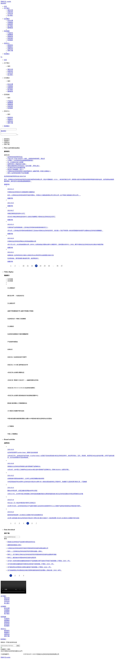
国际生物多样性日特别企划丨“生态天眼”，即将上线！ (23, 165)
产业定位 (10, 33)
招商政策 (10, 36)
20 (23, 265)
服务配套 (10, 27)
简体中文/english (5, 657)
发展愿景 (10, 24)
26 (49, 265)
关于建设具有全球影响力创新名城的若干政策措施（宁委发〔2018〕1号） (29, 567)
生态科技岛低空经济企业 (14, 157)
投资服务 (10, 40)
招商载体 (10, 34)
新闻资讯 (10, 45)
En (1, 57)
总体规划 (10, 22)
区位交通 (10, 20)
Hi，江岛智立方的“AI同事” (15, 162)
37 (62, 265)
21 (28, 265)
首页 (5, 6)
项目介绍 (10, 10)
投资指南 (7, 31)
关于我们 (7, 8)
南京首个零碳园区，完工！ (15, 169)
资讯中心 (7, 43)
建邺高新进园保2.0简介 (14, 545)
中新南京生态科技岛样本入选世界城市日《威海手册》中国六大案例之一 (29, 171)
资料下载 (10, 50)
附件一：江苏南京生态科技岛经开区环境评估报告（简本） (25, 551)
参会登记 (3, 3)
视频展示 (10, 47)
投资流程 (10, 38)
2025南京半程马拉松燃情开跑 (16, 167)
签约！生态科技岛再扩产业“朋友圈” (18, 173)
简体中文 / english (6, 1)
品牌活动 (10, 48)
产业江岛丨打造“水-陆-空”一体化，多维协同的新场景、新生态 (26, 158)
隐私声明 (62, 654)
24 (40, 265)
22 (32, 265)
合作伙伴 (10, 13)
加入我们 (10, 15)
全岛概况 (7, 18)
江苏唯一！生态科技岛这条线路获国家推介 (20, 160)
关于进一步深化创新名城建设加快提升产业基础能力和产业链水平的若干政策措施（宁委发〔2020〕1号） (39, 560)
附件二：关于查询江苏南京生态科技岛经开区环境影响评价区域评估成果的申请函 (31, 554)
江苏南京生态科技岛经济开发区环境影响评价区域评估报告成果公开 (27, 548)
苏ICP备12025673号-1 (16, 654)
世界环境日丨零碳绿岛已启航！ (16, 164)
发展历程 (10, 12)
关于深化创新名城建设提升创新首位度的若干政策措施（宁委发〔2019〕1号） (30, 564)
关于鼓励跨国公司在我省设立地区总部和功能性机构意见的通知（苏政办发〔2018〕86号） (34, 570)
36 (57, 265)
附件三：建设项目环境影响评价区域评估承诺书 (21, 557)
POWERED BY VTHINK (73, 654)
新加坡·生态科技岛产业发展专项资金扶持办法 (21, 542)
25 (45, 265)
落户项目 (10, 26)
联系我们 (7, 54)
